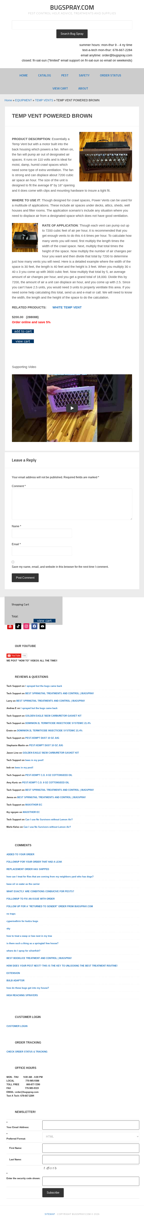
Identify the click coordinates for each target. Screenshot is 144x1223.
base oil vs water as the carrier (23, 884)
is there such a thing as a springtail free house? (32, 943)
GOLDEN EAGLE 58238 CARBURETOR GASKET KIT (53, 715)
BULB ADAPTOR (15, 980)
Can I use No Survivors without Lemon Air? (49, 819)
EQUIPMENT (23, 100)
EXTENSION (13, 973)
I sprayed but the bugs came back (43, 686)
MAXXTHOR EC (33, 804)
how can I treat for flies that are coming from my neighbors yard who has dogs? (50, 876)
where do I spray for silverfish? (23, 950)
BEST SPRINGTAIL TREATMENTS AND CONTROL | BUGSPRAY (59, 693)
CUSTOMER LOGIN (16, 1026)
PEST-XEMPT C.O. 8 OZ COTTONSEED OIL (48, 775)
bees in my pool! (34, 760)
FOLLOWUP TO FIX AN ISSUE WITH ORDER (30, 898)
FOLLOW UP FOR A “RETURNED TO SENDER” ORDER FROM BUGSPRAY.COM (49, 906)
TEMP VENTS (44, 100)
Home (8, 100)
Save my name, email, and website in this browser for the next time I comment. (60, 566)
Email (16, 544)
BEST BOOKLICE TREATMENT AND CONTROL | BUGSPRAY (39, 958)
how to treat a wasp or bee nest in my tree (29, 936)
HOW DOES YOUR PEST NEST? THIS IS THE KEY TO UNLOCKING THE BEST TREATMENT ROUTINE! (61, 965)
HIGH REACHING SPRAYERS (22, 995)
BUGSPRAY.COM (72, 7)
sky (8, 928)
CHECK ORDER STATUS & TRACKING (26, 1051)
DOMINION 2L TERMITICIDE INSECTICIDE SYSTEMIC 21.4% (58, 723)
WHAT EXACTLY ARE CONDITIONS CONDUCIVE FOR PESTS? (40, 891)
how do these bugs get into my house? (27, 988)
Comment (19, 486)
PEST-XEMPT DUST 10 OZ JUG (42, 738)
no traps (10, 913)
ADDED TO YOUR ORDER (20, 854)
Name (16, 526)
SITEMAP (50, 1214)
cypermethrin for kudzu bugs (22, 921)
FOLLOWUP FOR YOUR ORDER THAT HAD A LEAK (34, 861)
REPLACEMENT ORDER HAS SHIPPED (27, 869)
